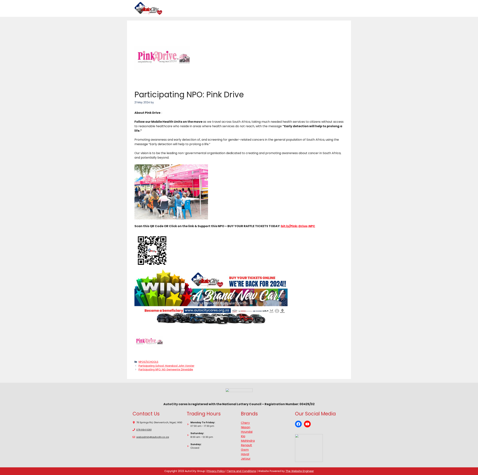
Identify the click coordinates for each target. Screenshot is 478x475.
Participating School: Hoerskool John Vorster (166, 366)
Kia (243, 436)
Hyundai (246, 432)
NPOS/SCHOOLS (148, 362)
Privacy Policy (216, 471)
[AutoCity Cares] (148, 8)
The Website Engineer (299, 471)
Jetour (246, 459)
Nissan (245, 427)
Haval (245, 454)
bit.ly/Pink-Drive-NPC (298, 226)
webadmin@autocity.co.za (152, 437)
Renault (246, 445)
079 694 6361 (144, 429)
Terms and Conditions (241, 471)
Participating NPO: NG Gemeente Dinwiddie (166, 369)
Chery (245, 423)
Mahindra (248, 441)
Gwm (245, 450)
